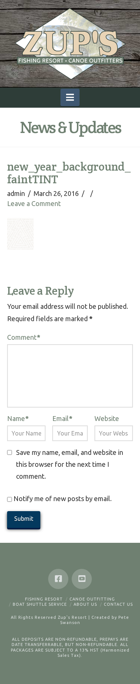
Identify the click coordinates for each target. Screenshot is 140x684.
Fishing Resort (44, 599)
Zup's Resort (72, 617)
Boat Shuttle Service (40, 604)
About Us (85, 604)
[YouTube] (82, 579)
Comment (23, 337)
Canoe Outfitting (92, 599)
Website (106, 418)
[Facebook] (58, 579)
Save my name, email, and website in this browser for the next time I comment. (69, 464)
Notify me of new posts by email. (62, 498)
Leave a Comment (34, 203)
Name (18, 418)
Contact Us (118, 604)
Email (62, 418)
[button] (70, 97)
